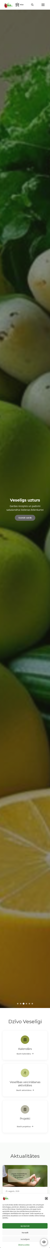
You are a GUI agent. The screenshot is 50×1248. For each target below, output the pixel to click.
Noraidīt (25, 1232)
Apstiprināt (25, 1226)
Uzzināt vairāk (25, 521)
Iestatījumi (25, 1239)
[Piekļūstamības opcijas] (44, 1242)
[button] (46, 1198)
